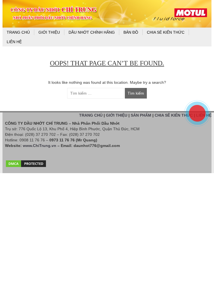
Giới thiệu (49, 32)
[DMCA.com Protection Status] (26, 162)
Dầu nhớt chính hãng (92, 32)
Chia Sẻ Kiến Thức (165, 32)
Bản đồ (130, 32)
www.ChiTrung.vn (39, 145)
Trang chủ (18, 32)
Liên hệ (14, 42)
